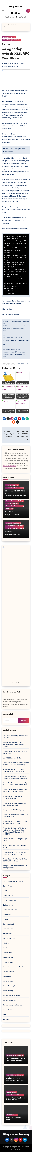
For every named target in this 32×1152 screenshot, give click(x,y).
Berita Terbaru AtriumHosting (13, 881)
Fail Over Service (8, 938)
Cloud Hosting (8, 895)
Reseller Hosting (8, 972)
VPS (4, 1014)
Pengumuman (8, 957)
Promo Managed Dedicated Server (14, 967)
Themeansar (17, 1149)
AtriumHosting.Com (9, 466)
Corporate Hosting (9, 900)
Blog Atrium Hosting (16, 1134)
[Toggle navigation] (3, 11)
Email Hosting (8, 933)
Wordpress (9, 508)
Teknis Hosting (8, 991)
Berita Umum (7, 886)
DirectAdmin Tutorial (10, 910)
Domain (5, 919)
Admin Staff (7, 63)
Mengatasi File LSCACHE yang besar (15, 810)
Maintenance (7, 948)
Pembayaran (7, 952)
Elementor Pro (8, 929)
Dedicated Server (9, 905)
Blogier (27, 1147)
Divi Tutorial (7, 914)
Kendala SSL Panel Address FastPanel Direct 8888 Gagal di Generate (13, 744)
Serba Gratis (7, 976)
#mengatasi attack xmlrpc (12, 66)
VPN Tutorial (7, 1010)
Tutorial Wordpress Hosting (11, 40)
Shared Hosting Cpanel (13, 523)
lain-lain (6, 943)
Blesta (5, 891)
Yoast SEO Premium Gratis (12, 758)
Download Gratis (8, 924)
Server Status (8, 981)
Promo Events (8, 962)
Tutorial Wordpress (8, 37)
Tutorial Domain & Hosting (14, 501)
